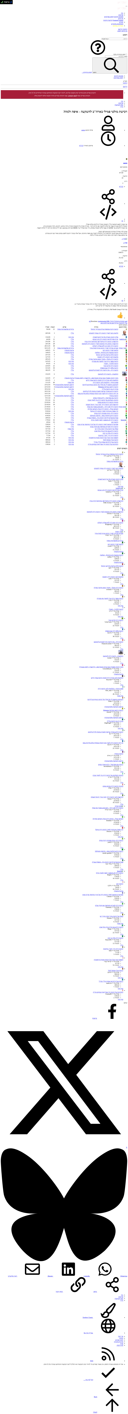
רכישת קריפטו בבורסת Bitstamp (108, 387)
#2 (122, 300)
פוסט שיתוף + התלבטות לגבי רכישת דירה (105, 382)
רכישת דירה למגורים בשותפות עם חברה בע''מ (104, 426)
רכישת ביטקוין (113, 396)
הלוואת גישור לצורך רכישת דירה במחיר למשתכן (103, 333)
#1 (122, 221)
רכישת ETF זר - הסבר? (111, 363)
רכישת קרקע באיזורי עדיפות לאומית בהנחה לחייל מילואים (100, 391)
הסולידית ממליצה (118, 26)
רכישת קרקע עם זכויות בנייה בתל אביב (106, 431)
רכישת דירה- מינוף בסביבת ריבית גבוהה (106, 413)
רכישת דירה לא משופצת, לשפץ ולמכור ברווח (104, 420)
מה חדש (120, 18)
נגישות (121, 1338)
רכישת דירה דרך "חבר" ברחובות (108, 435)
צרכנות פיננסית (69, 350)
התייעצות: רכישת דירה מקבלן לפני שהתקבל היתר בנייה (101, 341)
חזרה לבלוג (120, 1345)
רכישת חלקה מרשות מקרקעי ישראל (107, 355)
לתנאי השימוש (72, 96)
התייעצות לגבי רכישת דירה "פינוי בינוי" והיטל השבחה (102, 404)
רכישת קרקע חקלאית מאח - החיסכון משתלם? (104, 415)
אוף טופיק (71, 382)
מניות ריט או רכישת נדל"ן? (110, 389)
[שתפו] (108, 203)
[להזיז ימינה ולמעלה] (2, 1)
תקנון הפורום (119, 1340)
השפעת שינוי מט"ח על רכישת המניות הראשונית (103, 438)
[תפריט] (126, 6)
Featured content (118, 20)
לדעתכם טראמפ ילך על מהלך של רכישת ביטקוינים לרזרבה (100, 384)
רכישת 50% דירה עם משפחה (109, 368)
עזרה (121, 1343)
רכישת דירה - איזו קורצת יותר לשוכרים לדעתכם (103, 370)
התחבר (125, 83)
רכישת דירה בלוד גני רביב (110, 433)
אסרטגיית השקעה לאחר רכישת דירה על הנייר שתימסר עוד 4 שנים (98, 424)
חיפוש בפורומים (109, 17)
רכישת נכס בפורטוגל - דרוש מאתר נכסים (105, 398)
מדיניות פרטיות (118, 1342)
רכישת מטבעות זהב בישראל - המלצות (106, 352)
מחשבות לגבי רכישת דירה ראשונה (107, 357)
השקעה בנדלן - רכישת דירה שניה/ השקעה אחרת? (103, 409)
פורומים (120, 15)
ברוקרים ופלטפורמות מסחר (65, 329)
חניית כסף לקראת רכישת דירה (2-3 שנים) (105, 339)
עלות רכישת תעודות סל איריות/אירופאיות (105, 337)
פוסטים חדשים (118, 17)
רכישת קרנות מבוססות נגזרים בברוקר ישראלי (104, 329)
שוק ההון (71, 337)
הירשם (125, 86)
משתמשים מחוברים (117, 24)
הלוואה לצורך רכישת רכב (110, 350)
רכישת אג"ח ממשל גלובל (110, 440)
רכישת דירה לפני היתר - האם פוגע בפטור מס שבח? (102, 407)
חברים (121, 22)
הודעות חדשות (107, 20)
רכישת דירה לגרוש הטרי (110, 366)
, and (108, 321)
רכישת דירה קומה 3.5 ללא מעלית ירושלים (105, 346)
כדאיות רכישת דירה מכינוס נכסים (108, 402)
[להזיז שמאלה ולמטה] (1, 2)
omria (83, 130)
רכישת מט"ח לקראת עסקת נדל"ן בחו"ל (106, 442)
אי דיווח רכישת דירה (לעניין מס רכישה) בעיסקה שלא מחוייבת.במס (98, 393)
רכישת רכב (114, 422)
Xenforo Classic (88, 1317)
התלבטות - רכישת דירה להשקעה (108, 374)
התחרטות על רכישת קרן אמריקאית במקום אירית (103, 444)
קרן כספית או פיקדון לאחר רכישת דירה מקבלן (104, 411)
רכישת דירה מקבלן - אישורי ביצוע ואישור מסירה (103, 359)
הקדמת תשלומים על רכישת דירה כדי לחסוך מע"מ (103, 400)
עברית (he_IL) (88, 1333)
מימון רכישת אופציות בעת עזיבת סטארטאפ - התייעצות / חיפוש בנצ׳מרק (96, 378)
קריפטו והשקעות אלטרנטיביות (64, 384)
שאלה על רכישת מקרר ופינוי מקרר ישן (106, 429)
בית (122, 13)
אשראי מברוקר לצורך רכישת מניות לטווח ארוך (104, 348)
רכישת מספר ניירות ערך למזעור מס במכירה (105, 361)
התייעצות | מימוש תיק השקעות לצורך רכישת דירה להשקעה (100, 344)
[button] (98, 54)
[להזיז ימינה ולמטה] (2, 2)
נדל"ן (72, 333)
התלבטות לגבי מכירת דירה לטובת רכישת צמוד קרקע (102, 380)
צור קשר (120, 1336)
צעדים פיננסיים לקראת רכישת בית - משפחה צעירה (102, 418)
